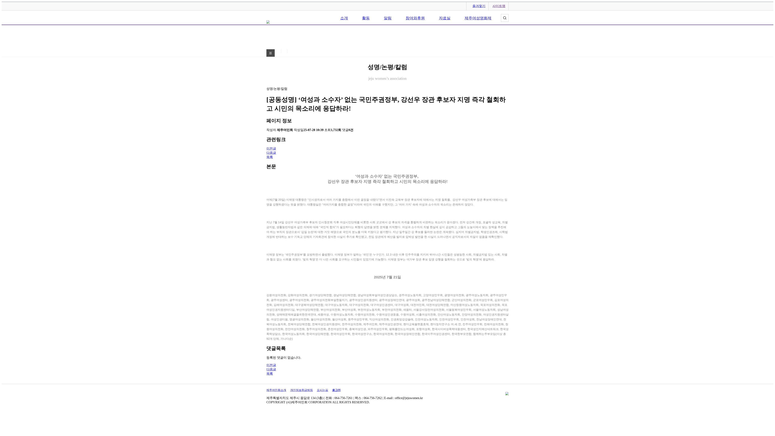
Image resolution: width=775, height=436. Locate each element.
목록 (269, 157)
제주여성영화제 (478, 18)
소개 (344, 18)
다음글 (271, 152)
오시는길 (322, 390)
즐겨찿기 (478, 6)
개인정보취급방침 (301, 390)
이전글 (271, 148)
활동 (366, 18)
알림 (388, 18)
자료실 (444, 18)
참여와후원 (415, 18)
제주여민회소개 (276, 390)
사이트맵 (498, 6)
